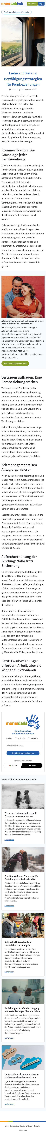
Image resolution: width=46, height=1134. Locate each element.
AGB (6, 1126)
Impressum (23, 1130)
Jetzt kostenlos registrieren (23, 753)
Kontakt (37, 1126)
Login (41, 3)
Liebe (13, 89)
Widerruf (29, 1126)
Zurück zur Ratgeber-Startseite (16, 12)
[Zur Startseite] (12, 3)
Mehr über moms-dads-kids (15, 363)
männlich (22, 738)
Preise (22, 1126)
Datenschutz (14, 1126)
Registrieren (32, 3)
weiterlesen (9, 839)
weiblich (34, 738)
